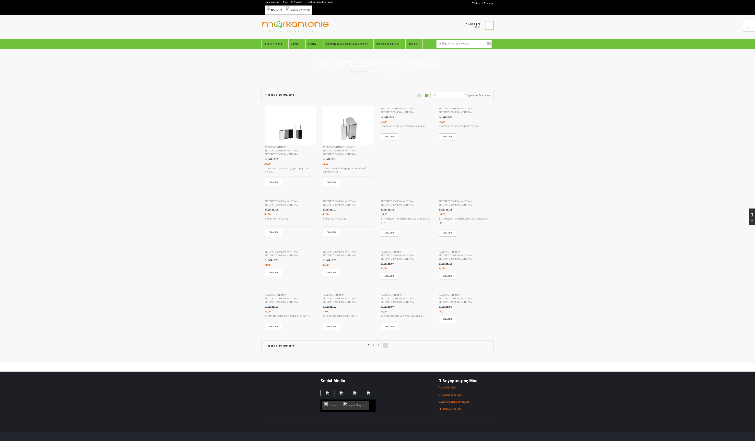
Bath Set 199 (387, 264)
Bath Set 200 (271, 307)
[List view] (419, 95)
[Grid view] (426, 95)
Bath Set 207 (329, 209)
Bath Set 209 (445, 117)
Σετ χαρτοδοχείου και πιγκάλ (281, 150)
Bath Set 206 (271, 260)
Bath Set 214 (445, 209)
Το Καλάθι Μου (447, 387)
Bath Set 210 (387, 117)
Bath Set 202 (329, 307)
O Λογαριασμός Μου (449, 395)
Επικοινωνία (271, 2)
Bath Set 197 (387, 307)
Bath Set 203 (329, 260)
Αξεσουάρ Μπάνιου (275, 147)
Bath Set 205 (445, 264)
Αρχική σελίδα (359, 71)
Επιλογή (273, 182)
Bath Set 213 (387, 209)
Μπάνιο (350, 147)
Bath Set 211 (329, 159)
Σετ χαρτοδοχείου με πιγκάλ (281, 154)
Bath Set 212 (271, 159)
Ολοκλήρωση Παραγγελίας (453, 402)
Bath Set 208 (271, 209)
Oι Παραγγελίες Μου (449, 409)
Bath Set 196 (445, 307)
